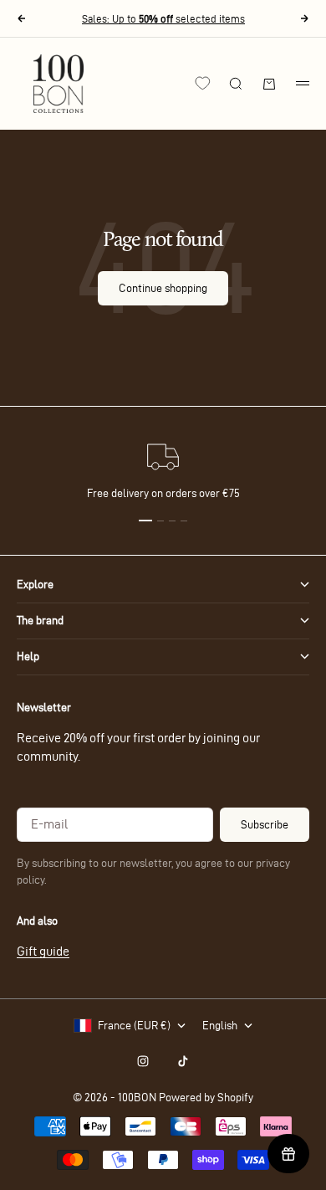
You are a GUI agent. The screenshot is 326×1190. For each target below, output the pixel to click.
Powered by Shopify (206, 1097)
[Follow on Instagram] (143, 1061)
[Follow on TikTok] (183, 1061)
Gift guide (43, 951)
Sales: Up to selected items (163, 18)
